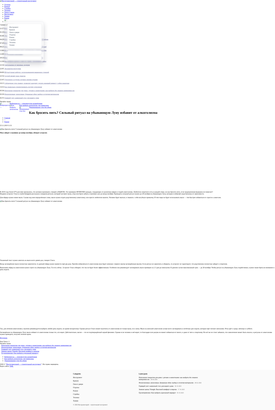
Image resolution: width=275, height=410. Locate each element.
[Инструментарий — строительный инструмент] (18, 1)
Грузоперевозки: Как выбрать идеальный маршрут (19, 353)
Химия (6, 16)
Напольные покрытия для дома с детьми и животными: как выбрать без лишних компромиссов (39, 91)
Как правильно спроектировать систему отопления (23, 87)
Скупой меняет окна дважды (14, 76)
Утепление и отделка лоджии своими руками (21, 80)
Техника (7, 10)
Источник (3, 338)
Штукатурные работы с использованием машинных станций (26, 72)
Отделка (7, 4)
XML (11, 366)
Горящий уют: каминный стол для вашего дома (21, 98)
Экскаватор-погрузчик (12, 69)
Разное (6, 18)
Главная (7, 118)
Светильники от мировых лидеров (17, 65)
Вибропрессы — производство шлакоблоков (26, 103)
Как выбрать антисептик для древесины (34, 105)
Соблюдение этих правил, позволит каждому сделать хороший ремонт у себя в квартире (36, 83)
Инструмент (8, 14)
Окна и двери (9, 12)
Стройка (7, 8)
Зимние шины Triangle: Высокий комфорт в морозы (20, 351)
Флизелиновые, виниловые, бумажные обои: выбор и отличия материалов (31, 94)
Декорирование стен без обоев (40, 107)
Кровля (7, 6)
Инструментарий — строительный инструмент (23, 364)
